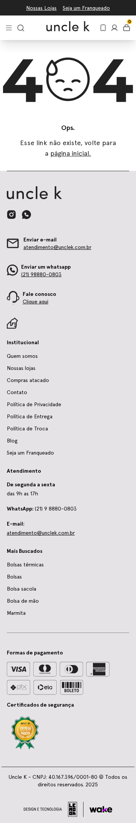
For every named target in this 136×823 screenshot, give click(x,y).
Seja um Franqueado (86, 8)
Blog (12, 441)
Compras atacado (28, 380)
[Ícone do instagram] (11, 214)
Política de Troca (27, 428)
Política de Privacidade (34, 404)
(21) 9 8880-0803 (42, 509)
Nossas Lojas (41, 8)
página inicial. (70, 153)
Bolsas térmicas (25, 565)
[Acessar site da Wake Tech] (101, 809)
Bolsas (14, 577)
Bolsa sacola (21, 589)
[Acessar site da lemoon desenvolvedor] (53, 809)
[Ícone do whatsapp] (26, 214)
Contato (17, 392)
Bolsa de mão (23, 601)
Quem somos (22, 356)
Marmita (16, 613)
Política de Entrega (30, 416)
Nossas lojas (21, 368)
